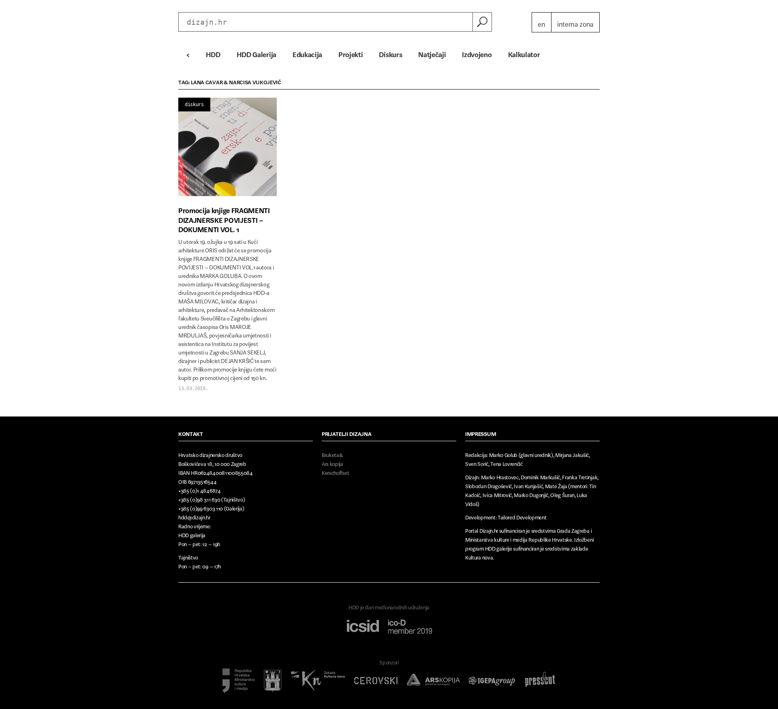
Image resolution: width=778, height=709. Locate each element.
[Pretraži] (482, 22)
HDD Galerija (256, 52)
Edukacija (307, 52)
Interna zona (575, 22)
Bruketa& (332, 453)
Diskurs (390, 52)
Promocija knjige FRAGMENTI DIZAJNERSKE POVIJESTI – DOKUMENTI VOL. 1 (224, 218)
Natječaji (432, 52)
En (541, 22)
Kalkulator (524, 52)
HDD (213, 52)
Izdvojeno (477, 52)
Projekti (350, 52)
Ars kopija (332, 462)
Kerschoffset (335, 471)
